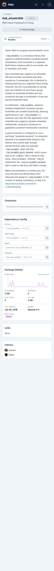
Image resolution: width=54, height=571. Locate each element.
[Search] (43, 4)
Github (7, 333)
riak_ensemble (12, 18)
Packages (7, 14)
